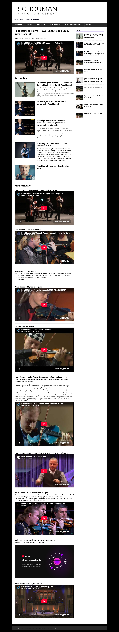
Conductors (41, 25)
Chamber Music (55, 25)
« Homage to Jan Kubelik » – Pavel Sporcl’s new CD (52, 144)
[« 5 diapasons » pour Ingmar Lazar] (79, 73)
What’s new (18, 25)
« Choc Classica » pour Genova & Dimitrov (93, 105)
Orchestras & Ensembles (73, 25)
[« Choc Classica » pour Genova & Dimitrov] (79, 108)
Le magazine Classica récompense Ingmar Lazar (92, 61)
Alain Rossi (38, 628)
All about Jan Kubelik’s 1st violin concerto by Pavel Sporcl (51, 102)
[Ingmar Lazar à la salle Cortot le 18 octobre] (79, 99)
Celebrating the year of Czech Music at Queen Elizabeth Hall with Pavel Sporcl (54, 83)
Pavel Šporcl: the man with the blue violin (53, 167)
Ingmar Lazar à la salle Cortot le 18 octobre (93, 96)
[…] (65, 160)
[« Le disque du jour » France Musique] (79, 117)
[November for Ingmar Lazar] (79, 90)
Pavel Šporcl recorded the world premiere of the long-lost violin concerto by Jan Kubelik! (51, 122)
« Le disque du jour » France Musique (93, 114)
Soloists (29, 25)
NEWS (78, 30)
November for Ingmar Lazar (93, 87)
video (22, 279)
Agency (88, 25)
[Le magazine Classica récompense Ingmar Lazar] (79, 64)
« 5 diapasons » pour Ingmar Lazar (93, 70)
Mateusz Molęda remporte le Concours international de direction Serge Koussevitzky (93, 79)
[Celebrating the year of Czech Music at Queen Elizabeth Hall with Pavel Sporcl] (79, 37)
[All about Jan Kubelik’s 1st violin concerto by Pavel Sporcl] (79, 46)
